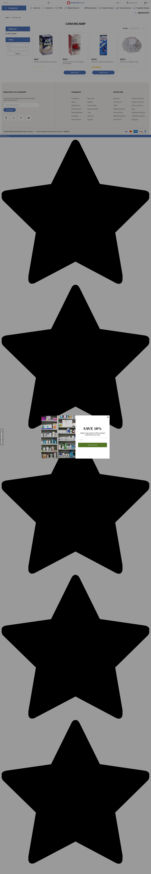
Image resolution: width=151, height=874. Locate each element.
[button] (1, 437)
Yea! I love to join (92, 445)
